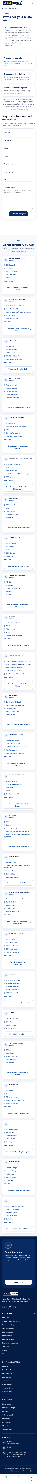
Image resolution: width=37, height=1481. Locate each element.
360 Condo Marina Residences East (18, 661)
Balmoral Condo (11, 708)
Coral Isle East (11, 902)
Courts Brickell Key (12, 394)
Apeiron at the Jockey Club (15, 899)
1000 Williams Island (13, 980)
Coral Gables (7, 1384)
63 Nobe (9, 591)
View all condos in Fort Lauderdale (20, 963)
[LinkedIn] (15, 1307)
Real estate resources (10, 1343)
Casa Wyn (9, 825)
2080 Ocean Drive (12, 1056)
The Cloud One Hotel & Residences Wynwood (17, 835)
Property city (9, 172)
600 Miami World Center (14, 436)
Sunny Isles (6, 1377)
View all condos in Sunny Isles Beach (19, 805)
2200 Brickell (10, 353)
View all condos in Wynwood (18, 846)
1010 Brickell (10, 346)
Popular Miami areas (11, 1362)
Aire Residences (11, 750)
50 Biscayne (10, 430)
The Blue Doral (11, 1028)
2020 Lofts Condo (12, 505)
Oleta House (10, 908)
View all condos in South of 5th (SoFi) (19, 289)
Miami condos (7, 1336)
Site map (5, 1354)
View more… (8, 281)
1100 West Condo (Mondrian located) (18, 312)
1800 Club (9, 467)
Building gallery (8, 1339)
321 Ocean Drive (11, 271)
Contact (5, 1350)
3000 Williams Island (13, 986)
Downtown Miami (8, 1370)
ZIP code (7, 180)
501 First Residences (13, 433)
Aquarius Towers (12, 1103)
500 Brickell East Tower (14, 356)
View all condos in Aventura (18, 1003)
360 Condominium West (14, 671)
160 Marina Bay (11, 943)
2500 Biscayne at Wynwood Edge (17, 474)
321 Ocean (9, 268)
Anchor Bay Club (11, 1059)
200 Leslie (9, 1050)
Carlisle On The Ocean (14, 635)
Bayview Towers (11, 862)
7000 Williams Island (13, 993)
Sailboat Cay (10, 874)
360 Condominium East (14, 667)
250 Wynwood (11, 822)
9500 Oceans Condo (13, 623)
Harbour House (11, 715)
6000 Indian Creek (12, 514)
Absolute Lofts (11, 274)
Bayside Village (11, 1168)
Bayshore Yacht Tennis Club (16, 674)
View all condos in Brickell (18, 369)
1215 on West (10, 315)
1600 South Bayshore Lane (15, 1206)
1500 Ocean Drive (12, 318)
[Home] (2, 8)
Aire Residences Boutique (15, 753)
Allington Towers (12, 1097)
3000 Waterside (11, 949)
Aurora (8, 791)
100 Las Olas (10, 939)
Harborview (10, 1174)
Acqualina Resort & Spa (14, 784)
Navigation (7, 1313)
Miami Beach (7, 1373)
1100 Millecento (11, 349)
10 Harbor (9, 1091)
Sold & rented (7, 1429)
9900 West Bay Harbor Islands (16, 747)
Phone (7, 156)
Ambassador (10, 1132)
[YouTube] (10, 1307)
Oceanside (10, 1180)
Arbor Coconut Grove (13, 1209)
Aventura (5, 1381)
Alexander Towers (12, 1094)
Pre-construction (8, 1332)
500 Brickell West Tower (14, 359)
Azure (8, 632)
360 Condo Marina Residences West (18, 664)
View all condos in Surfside (18, 645)
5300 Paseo (10, 1022)
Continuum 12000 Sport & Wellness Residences (17, 866)
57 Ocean (9, 585)
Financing (5, 1411)
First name (8, 132)
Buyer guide (6, 1404)
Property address (10, 164)
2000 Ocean (10, 1053)
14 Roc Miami (10, 423)
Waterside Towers (12, 877)
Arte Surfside (10, 626)
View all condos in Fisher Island (18, 1190)
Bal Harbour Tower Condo (15, 705)
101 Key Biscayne (12, 1129)
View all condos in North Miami (18, 883)
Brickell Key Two (11, 391)
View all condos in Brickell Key (18, 407)
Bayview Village (11, 1171)
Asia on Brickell (11, 385)
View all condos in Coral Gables (18, 566)
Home (5, 8)
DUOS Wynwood (11, 828)
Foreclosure (6, 1422)
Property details (10, 187)
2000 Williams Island (13, 983)
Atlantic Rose (10, 629)
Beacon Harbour (11, 1216)
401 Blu (8, 582)
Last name (8, 140)
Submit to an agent (18, 214)
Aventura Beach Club (13, 794)
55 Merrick (9, 556)
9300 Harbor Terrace (13, 740)
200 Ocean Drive (12, 265)
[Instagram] (4, 1307)
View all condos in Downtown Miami (19, 447)
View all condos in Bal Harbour (18, 724)
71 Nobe (9, 595)
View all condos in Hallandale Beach (19, 1074)
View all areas (7, 1392)
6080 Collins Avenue (13, 588)
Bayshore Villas (11, 1212)
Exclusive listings (8, 1325)
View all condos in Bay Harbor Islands (19, 764)
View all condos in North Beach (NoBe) (19, 606)
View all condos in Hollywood (18, 1113)
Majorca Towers (11, 871)
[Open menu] (32, 3)
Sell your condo (8, 1415)
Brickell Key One (11, 388)
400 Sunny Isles (11, 781)
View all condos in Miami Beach (18, 527)
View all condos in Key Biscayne (18, 1152)
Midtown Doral (11, 1025)
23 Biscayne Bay (11, 470)
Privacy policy (28, 1471)
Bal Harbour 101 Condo (14, 702)
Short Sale (6, 1426)
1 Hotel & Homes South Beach (16, 306)
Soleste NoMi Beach (13, 911)
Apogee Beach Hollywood (15, 1100)
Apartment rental (8, 1328)
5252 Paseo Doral (12, 1019)
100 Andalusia (11, 543)
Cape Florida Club (12, 1135)
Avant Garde (10, 1062)
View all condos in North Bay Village (19, 685)
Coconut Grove (7, 1388)
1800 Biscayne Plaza (13, 464)
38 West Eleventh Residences (16, 426)
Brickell (5, 1366)
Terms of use (15, 1471)
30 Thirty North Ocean (13, 946)
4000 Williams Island (13, 990)
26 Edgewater (11, 477)
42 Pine (8, 508)
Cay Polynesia (11, 1142)
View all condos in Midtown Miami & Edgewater (18, 488)
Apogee (8, 278)
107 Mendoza (10, 546)
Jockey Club (10, 905)
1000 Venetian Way (12, 309)
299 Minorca (10, 553)
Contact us (18, 1282)
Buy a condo (6, 1317)
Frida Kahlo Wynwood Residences (18, 831)
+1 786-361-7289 (13, 1444)
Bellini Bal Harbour (12, 711)
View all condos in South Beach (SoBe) (19, 329)
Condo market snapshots (11, 1321)
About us (5, 1347)
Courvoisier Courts (12, 398)
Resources (7, 1400)
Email (6, 148)
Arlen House (10, 787)
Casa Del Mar (10, 1139)
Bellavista (9, 1219)
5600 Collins (10, 511)
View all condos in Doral (18, 1034)
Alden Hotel (10, 518)
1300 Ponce (10, 550)
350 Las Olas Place (12, 952)
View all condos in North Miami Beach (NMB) (19, 922)
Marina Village (11, 1177)
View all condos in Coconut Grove (18, 1229)
